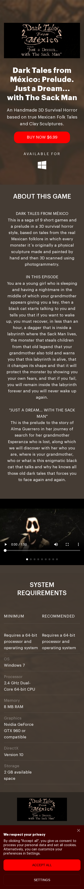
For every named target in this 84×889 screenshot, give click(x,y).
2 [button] (31, 559)
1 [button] (27, 559)
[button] (42, 137)
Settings (42, 880)
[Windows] (42, 166)
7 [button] (49, 559)
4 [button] (38, 559)
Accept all (42, 865)
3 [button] (34, 559)
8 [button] (53, 559)
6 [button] (46, 559)
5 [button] (42, 559)
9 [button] (57, 559)
